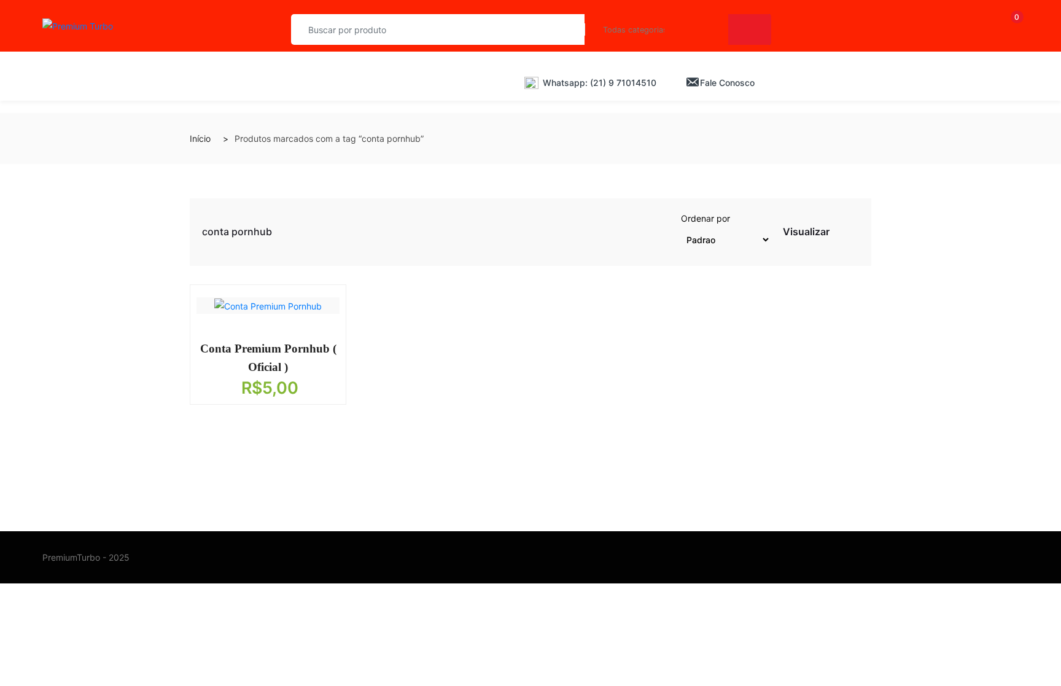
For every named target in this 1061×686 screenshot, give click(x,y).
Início (200, 138)
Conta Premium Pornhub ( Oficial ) (268, 357)
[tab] (840, 234)
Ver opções (259, 345)
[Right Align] (749, 29)
